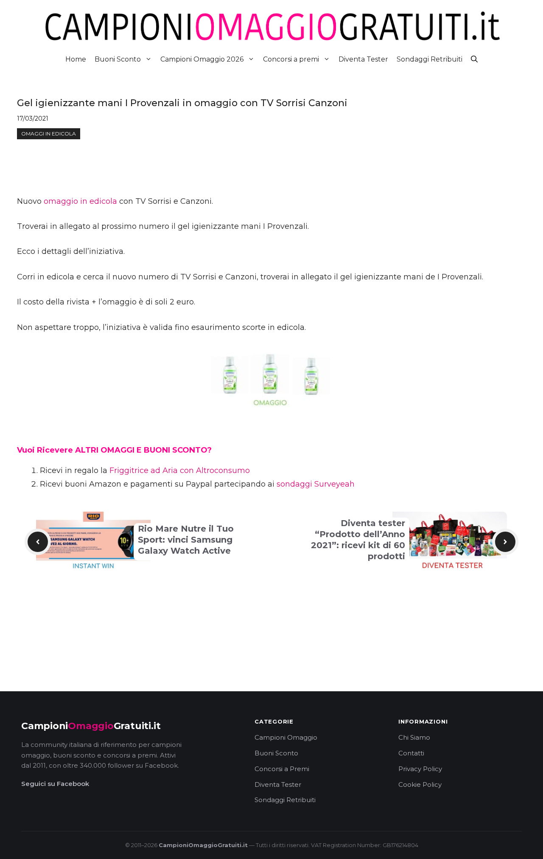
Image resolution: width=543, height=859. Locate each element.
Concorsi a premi (291, 59)
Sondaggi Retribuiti (429, 59)
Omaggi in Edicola (48, 133)
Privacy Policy (420, 769)
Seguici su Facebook (55, 784)
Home (75, 59)
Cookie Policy (420, 784)
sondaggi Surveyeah (316, 484)
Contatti (411, 753)
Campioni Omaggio (286, 737)
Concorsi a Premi (282, 769)
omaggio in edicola (80, 201)
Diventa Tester (363, 59)
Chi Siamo (414, 737)
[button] (474, 59)
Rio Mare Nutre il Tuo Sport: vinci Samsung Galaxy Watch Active (186, 540)
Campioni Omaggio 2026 (202, 59)
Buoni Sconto (118, 59)
